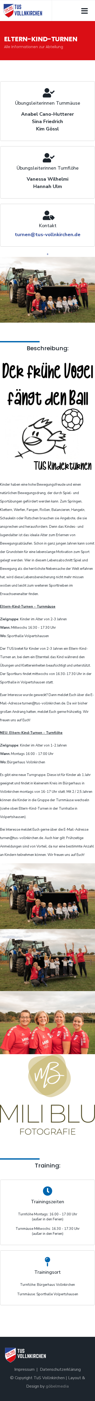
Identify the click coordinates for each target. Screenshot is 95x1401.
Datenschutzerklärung (60, 1369)
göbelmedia (57, 1386)
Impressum (24, 1369)
